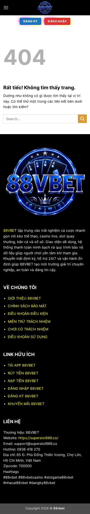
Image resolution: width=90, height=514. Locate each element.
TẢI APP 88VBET (21, 365)
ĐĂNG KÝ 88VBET (23, 396)
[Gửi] (82, 118)
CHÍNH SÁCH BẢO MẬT (27, 306)
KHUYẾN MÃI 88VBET (26, 404)
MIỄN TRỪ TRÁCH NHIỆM (29, 321)
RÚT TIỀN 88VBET (23, 373)
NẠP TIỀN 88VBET (23, 381)
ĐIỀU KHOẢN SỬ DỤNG (27, 337)
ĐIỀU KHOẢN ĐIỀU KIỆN (28, 313)
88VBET (10, 230)
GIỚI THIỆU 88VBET (24, 298)
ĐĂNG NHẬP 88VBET (25, 388)
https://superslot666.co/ (38, 438)
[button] (6, 7)
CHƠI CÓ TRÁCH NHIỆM (28, 329)
